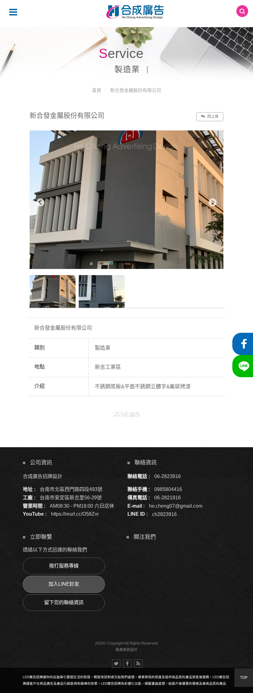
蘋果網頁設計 (126, 650)
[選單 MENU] (13, 12)
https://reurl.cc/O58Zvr (75, 514)
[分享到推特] (116, 663)
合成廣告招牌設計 (42, 476)
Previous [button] (40, 202)
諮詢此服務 (127, 415)
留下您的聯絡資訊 (64, 602)
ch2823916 (164, 514)
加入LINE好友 (63, 584)
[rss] (138, 663)
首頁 (96, 90)
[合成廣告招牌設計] (135, 12)
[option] (126, 199)
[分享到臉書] (127, 663)
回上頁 (212, 116)
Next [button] (212, 202)
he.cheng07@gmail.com (175, 506)
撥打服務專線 (64, 565)
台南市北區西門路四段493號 (71, 489)
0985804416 (168, 489)
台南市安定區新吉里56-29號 (71, 497)
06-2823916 (167, 476)
